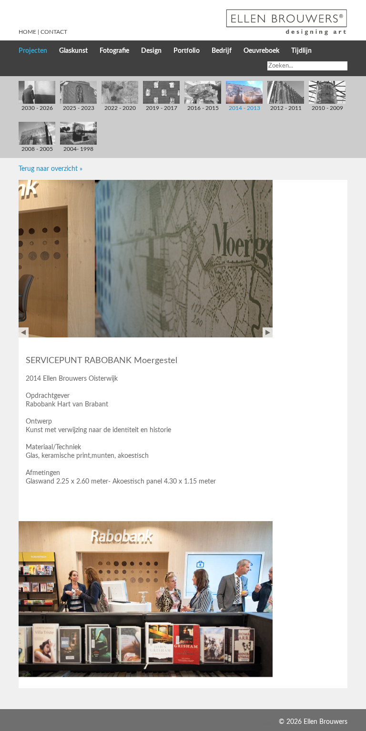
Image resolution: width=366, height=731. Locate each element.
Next (268, 332)
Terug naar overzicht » (50, 169)
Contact (54, 32)
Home (27, 32)
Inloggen (264, 722)
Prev (24, 332)
